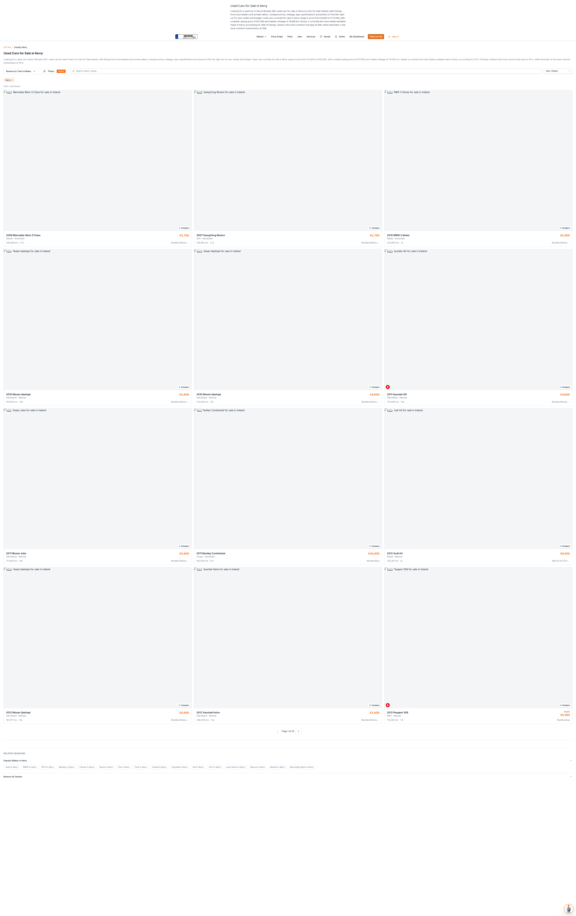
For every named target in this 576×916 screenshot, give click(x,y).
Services (311, 36)
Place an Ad (376, 36)
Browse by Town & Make (18, 71)
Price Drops (277, 36)
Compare (185, 228)
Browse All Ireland (13, 776)
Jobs (299, 36)
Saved (327, 36)
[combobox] (558, 71)
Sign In (395, 36)
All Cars (7, 47)
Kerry (8, 80)
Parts (290, 36)
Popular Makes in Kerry (15, 760)
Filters (56, 71)
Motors (260, 36)
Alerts (342, 36)
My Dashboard (357, 36)
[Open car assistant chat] (569, 909)
